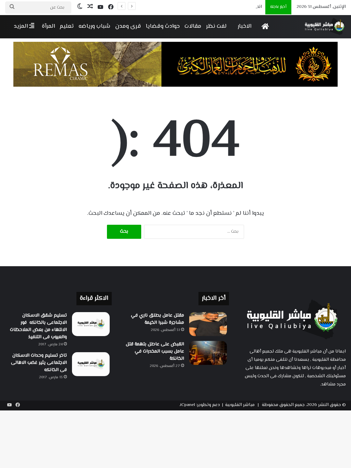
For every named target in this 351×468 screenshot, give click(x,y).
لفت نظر (216, 26)
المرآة (48, 26)
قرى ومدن (128, 26)
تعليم (67, 26)
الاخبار (244, 26)
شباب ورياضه (94, 26)
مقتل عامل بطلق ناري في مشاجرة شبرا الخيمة (157, 319)
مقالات (192, 26)
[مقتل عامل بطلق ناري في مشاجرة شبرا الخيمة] (208, 324)
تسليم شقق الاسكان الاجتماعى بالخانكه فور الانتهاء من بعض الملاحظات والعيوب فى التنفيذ (38, 326)
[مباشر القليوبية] (325, 26)
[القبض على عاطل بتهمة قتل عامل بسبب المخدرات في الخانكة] (208, 353)
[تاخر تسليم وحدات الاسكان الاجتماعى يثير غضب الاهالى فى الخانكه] (91, 364)
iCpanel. (187, 405)
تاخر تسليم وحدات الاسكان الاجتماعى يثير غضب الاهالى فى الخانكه (39, 363)
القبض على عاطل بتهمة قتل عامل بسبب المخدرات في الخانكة (155, 351)
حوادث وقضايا (163, 26)
